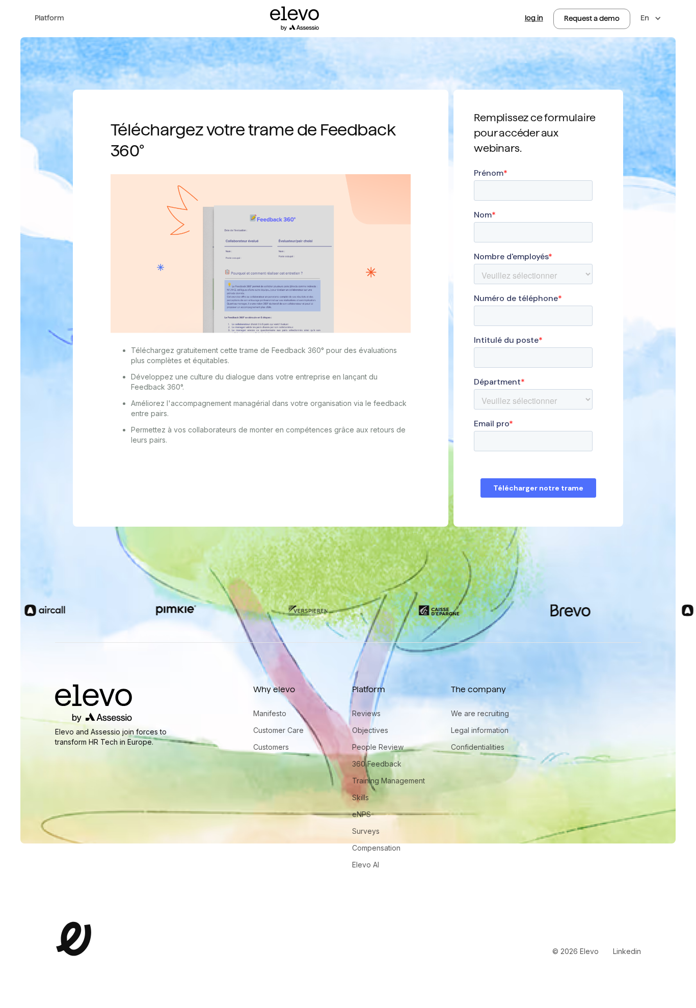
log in (534, 18)
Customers (271, 747)
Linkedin (627, 951)
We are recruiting (480, 713)
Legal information (479, 730)
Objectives (370, 730)
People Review (378, 747)
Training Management (388, 780)
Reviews (366, 713)
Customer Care (278, 730)
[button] (49, 18)
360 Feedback (376, 763)
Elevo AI (365, 864)
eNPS (361, 814)
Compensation (376, 847)
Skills (360, 797)
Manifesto (269, 713)
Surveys (366, 831)
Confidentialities (477, 747)
